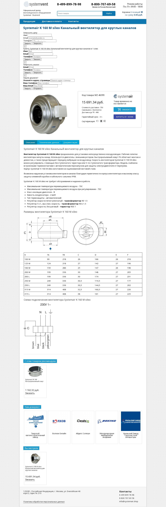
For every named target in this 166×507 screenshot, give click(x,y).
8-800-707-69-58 (103, 4)
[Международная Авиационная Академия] (107, 421)
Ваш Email (28, 85)
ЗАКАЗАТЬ (127, 109)
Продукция (29, 21)
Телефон (27, 40)
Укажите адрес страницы (36, 80)
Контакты (73, 21)
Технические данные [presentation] (49, 142)
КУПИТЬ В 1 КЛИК (124, 116)
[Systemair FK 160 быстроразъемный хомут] (35, 372)
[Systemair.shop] (37, 6)
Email (25, 38)
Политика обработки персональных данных (44, 501)
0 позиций (132, 13)
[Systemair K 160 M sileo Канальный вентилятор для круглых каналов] (35, 459)
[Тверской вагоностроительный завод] (35, 421)
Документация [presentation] (70, 142)
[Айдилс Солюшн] (83, 421)
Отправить (37, 89)
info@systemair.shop (128, 501)
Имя (25, 35)
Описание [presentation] (30, 142)
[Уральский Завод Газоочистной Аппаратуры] (131, 421)
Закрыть (27, 43)
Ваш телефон (30, 83)
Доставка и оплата (52, 21)
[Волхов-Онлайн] (59, 421)
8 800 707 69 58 (126, 498)
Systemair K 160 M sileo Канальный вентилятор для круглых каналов (35, 468)
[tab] (30, 142)
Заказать (36, 59)
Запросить (37, 43)
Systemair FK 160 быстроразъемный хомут (34, 380)
